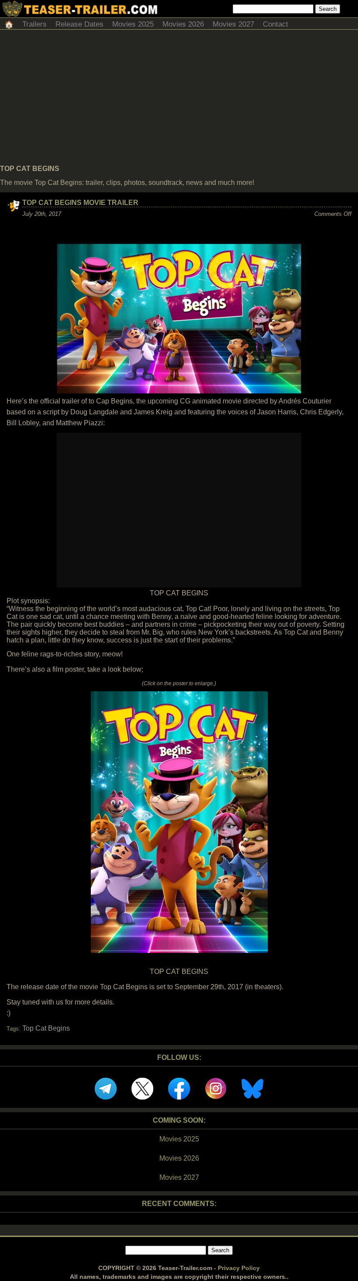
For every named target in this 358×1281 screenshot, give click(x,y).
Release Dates (79, 24)
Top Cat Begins (46, 1028)
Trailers (34, 24)
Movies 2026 (183, 24)
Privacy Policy (239, 1267)
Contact (275, 24)
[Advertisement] (179, 99)
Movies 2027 (233, 24)
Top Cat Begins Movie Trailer (80, 202)
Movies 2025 (133, 24)
